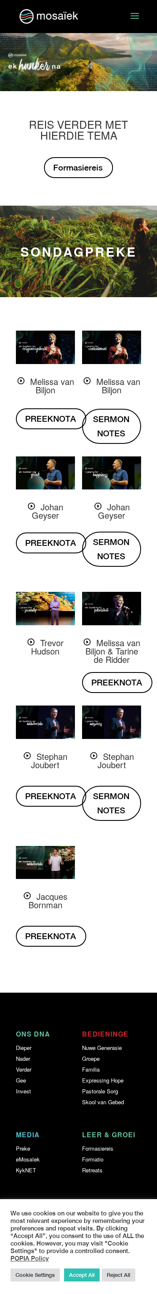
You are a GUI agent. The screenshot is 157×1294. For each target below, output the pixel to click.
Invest (23, 1091)
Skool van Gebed (103, 1102)
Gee (21, 1080)
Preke (23, 1148)
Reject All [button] (118, 1275)
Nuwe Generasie (102, 1048)
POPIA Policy (29, 1258)
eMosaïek (28, 1159)
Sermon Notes (111, 426)
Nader (23, 1058)
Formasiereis (78, 167)
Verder (23, 1069)
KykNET (26, 1170)
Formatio (92, 1159)
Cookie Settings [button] (35, 1275)
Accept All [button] (82, 1275)
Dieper (23, 1048)
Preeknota (50, 418)
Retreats (92, 1170)
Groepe (91, 1058)
